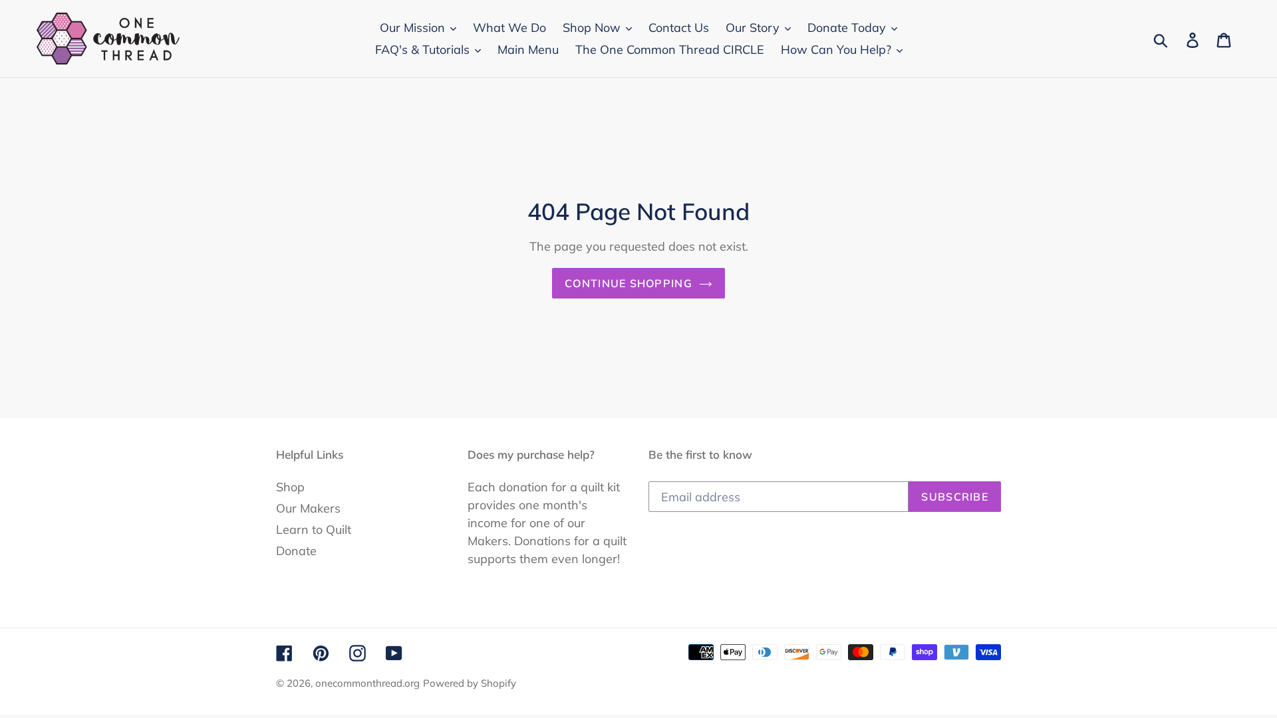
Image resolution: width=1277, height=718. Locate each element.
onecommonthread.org (367, 683)
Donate (296, 550)
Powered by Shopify (469, 683)
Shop (290, 487)
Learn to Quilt (313, 529)
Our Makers (308, 508)
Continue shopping (628, 283)
